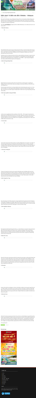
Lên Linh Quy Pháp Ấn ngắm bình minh (9, 12)
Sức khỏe (3, 383)
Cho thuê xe (4, 382)
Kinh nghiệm (4, 377)
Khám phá (3, 375)
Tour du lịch (4, 381)
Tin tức (3, 373)
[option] (18, 12)
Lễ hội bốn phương (5, 379)
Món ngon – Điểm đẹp (5, 378)
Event (3, 374)
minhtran (2, 17)
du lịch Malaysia (7, 24)
